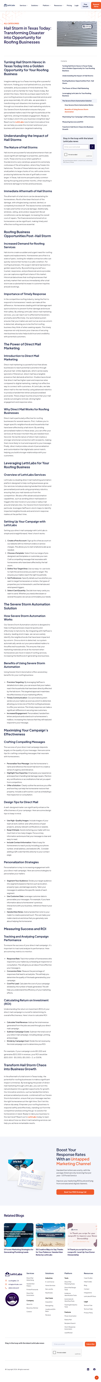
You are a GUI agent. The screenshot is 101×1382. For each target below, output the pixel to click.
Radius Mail (68, 1319)
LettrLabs (19, 122)
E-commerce (49, 1282)
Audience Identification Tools (71, 1294)
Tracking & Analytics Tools (71, 1306)
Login (77, 5)
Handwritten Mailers (31, 1285)
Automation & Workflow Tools (69, 1300)
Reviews (48, 1315)
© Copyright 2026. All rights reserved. (17, 1369)
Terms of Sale (88, 1309)
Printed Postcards (32, 1289)
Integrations (88, 1293)
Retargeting (49, 1305)
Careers (29, 1311)
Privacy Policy (88, 1312)
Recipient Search (70, 1323)
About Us (29, 1304)
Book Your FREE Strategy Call (75, 1192)
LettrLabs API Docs (90, 1296)
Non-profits (49, 1289)
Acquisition (48, 1302)
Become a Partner (32, 1308)
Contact (86, 1289)
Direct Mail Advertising (30, 1279)
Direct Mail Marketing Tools (70, 1283)
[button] (23, 5)
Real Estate (49, 1293)
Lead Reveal (68, 1332)
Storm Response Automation (70, 1328)
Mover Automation (70, 1316)
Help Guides (88, 1282)
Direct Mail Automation (30, 1294)
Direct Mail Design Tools (70, 1288)
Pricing (69, 5)
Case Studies (88, 1278)
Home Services (50, 1285)
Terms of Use (88, 1305)
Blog (85, 1285)
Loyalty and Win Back (50, 1310)
